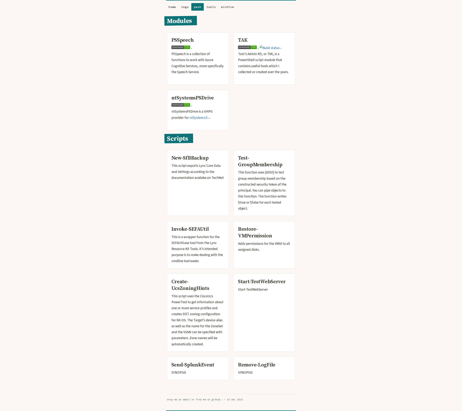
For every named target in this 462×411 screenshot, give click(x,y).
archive (227, 7)
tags (185, 7)
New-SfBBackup (190, 157)
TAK (243, 40)
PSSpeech (182, 40)
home (172, 7)
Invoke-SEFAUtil (190, 228)
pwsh (197, 7)
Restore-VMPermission (255, 232)
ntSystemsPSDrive (192, 97)
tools (211, 7)
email (186, 399)
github (216, 399)
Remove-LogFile (256, 364)
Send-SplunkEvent (192, 364)
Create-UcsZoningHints (190, 285)
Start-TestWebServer (262, 281)
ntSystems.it (198, 117)
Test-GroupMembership (260, 161)
